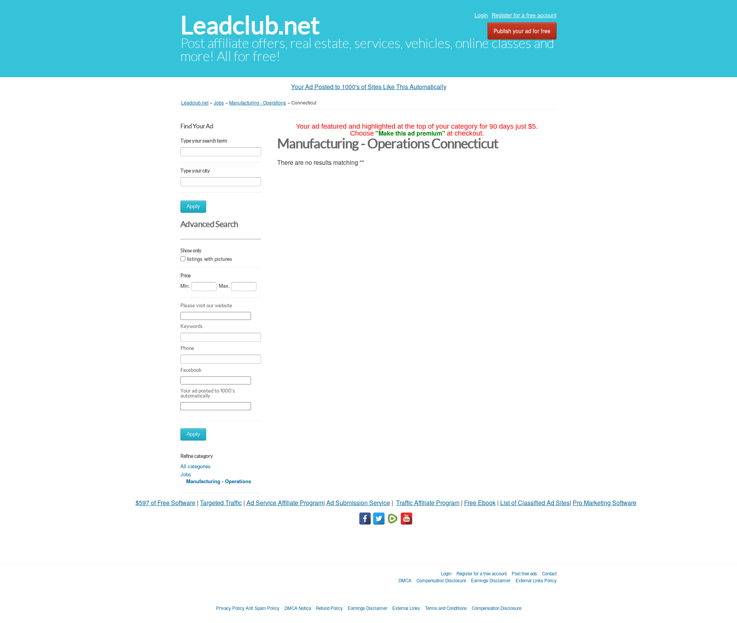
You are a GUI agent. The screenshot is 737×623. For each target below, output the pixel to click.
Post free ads (524, 573)
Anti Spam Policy (262, 608)
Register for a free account (524, 15)
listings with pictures (209, 258)
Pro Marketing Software (604, 502)
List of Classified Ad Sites (535, 502)
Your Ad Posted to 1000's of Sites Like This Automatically (368, 86)
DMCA (404, 580)
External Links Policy (536, 580)
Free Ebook (480, 502)
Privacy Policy (230, 608)
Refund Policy (329, 608)
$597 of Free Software (165, 502)
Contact (549, 573)
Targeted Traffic (221, 502)
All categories (195, 466)
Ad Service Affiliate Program (284, 502)
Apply (193, 206)
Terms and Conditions (446, 608)
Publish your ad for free (522, 31)
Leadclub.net (250, 25)
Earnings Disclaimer (491, 580)
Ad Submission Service (358, 502)
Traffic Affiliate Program (427, 502)
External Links (406, 608)
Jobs (185, 474)
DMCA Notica (297, 608)
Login (481, 15)
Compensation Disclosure (441, 580)
